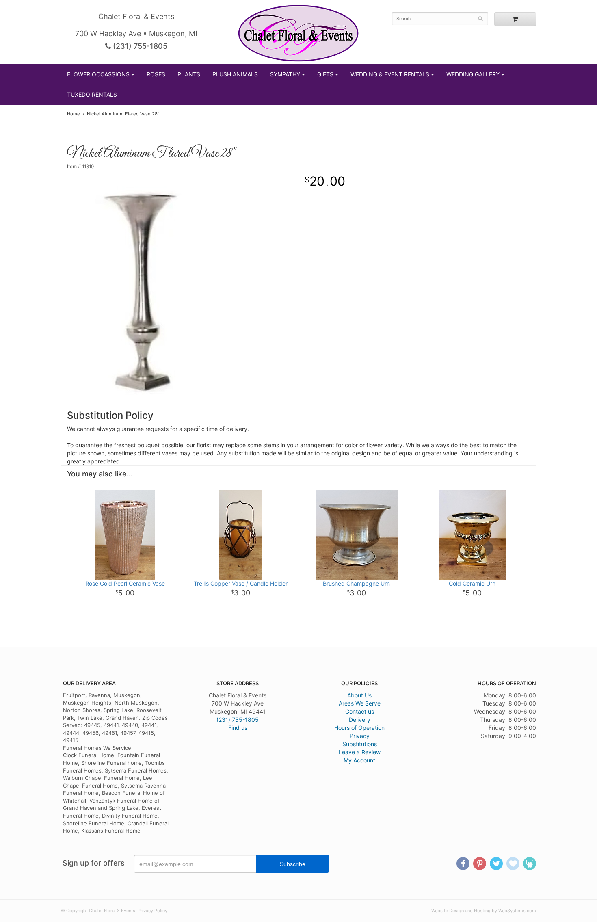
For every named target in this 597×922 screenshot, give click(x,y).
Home (73, 114)
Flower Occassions (98, 74)
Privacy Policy (152, 910)
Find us (237, 727)
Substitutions (359, 743)
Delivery (359, 719)
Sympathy (285, 74)
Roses (156, 74)
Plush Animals (235, 74)
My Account (359, 760)
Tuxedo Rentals (92, 94)
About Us (359, 695)
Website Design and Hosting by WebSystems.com (483, 910)
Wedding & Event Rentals (389, 74)
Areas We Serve (360, 703)
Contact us (359, 711)
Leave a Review (360, 752)
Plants (188, 74)
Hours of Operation (359, 727)
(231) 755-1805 (139, 46)
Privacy (360, 735)
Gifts (325, 74)
